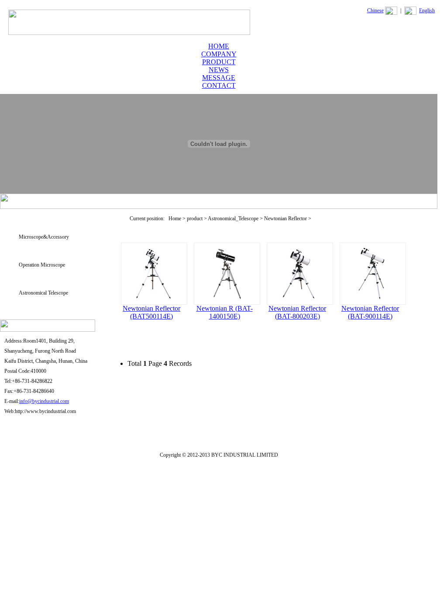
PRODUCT (219, 62)
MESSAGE (218, 77)
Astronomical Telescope (43, 293)
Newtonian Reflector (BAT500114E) (151, 312)
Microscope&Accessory (44, 237)
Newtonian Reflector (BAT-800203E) (297, 312)
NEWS (219, 69)
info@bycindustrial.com (44, 401)
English (427, 10)
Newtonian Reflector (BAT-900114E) (370, 312)
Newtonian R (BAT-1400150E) (224, 312)
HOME (218, 46)
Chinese (375, 10)
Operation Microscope (42, 265)
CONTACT (219, 85)
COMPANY (219, 54)
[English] (410, 13)
